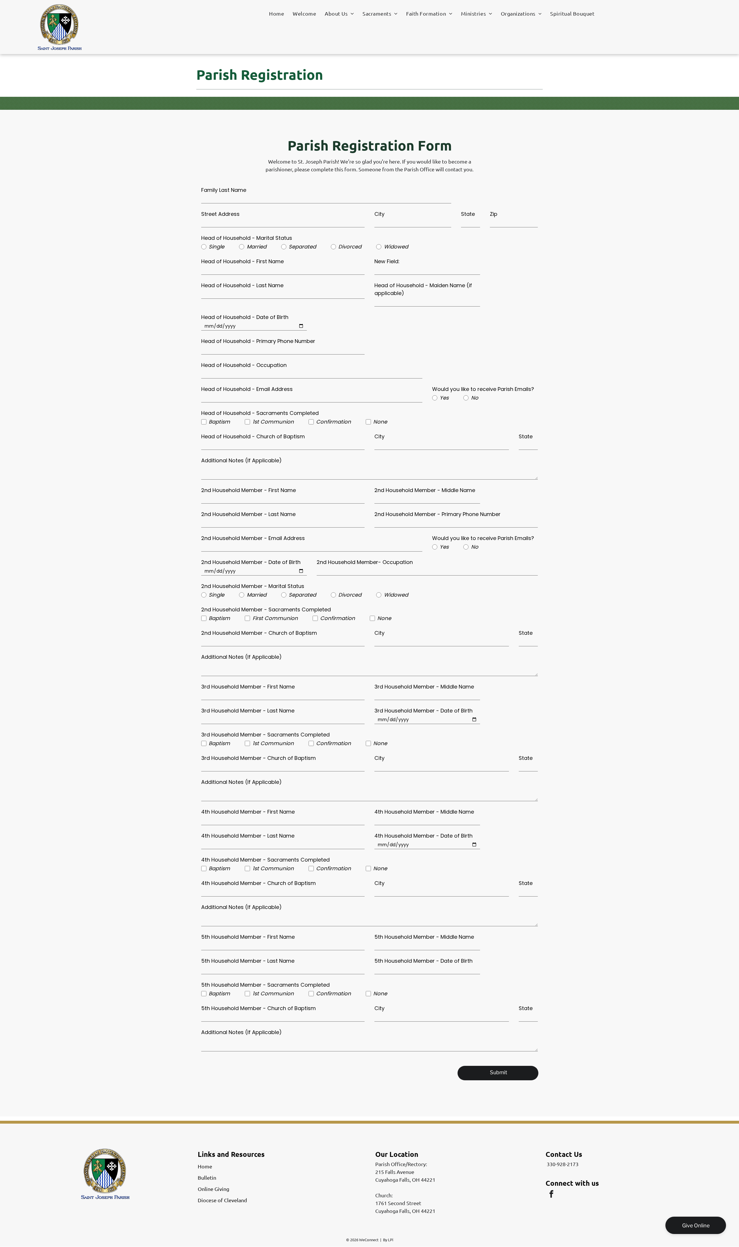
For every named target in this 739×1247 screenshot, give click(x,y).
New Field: (387, 261)
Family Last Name (223, 190)
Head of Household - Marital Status (246, 238)
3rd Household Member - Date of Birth (423, 710)
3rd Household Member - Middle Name (424, 686)
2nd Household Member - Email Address (253, 538)
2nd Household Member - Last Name (248, 514)
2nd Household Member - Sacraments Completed (266, 609)
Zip (493, 214)
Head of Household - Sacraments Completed (260, 413)
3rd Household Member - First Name (248, 686)
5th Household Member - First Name (248, 936)
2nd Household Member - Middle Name (424, 490)
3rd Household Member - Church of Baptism (258, 758)
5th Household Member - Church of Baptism (258, 1008)
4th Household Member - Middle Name (424, 811)
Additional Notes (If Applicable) (241, 460)
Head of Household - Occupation (244, 365)
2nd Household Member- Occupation (365, 562)
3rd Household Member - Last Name (247, 710)
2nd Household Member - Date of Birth (251, 562)
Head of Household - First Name (242, 261)
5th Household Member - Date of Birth (423, 960)
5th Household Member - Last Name (247, 960)
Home (205, 1166)
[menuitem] (276, 13)
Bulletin (207, 1177)
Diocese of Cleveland (222, 1200)
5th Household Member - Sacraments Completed (265, 984)
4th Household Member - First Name (248, 811)
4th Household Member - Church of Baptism (258, 883)
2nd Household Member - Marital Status (252, 586)
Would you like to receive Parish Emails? (483, 389)
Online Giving (213, 1189)
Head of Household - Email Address (247, 389)
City (379, 214)
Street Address (220, 214)
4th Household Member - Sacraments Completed (265, 859)
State (468, 214)
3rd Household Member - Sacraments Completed (265, 734)
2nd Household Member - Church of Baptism (259, 633)
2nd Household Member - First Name (248, 490)
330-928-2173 (562, 1164)
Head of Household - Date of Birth (244, 317)
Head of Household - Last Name (242, 285)
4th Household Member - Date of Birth (423, 835)
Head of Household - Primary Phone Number (258, 341)
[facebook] (551, 1194)
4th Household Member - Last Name (247, 835)
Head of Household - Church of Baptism (253, 436)
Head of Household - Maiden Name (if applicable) (423, 289)
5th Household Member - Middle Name (424, 936)
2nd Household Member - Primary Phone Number (437, 514)
